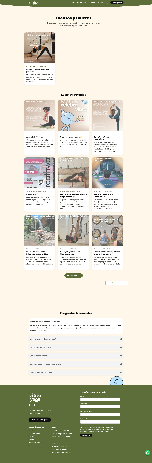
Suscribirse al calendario (115, 283)
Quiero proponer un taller (62, 433)
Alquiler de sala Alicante (61, 436)
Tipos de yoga (34, 433)
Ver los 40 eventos (73, 275)
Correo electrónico (86, 411)
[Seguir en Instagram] (30, 405)
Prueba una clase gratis (39, 420)
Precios (31, 436)
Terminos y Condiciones (61, 449)
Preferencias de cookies (61, 452)
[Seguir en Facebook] (34, 405)
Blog (30, 445)
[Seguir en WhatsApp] (38, 405)
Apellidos (83, 404)
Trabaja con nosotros (60, 430)
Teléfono (83, 419)
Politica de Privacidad (60, 446)
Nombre (83, 396)
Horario (31, 439)
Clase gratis (117, 3)
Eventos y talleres (35, 442)
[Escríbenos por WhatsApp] (147, 452)
